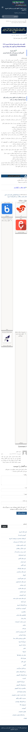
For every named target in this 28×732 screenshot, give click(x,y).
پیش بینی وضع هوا (21, 655)
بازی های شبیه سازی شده (19, 598)
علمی (24, 648)
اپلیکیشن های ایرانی (11, 194)
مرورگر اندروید (22, 641)
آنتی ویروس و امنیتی (21, 631)
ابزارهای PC (23, 705)
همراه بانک (23, 658)
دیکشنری (23, 611)
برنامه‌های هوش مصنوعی (18, 715)
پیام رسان (23, 618)
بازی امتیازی (23, 591)
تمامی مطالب (21, 196)
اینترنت (24, 678)
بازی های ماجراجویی (21, 581)
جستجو (25, 524)
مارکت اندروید (22, 645)
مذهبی (24, 625)
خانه (25, 19)
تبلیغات (25, 718)
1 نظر (13, 35)
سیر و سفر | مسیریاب (20, 621)
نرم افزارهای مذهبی (21, 671)
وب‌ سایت (25, 500)
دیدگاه (25, 474)
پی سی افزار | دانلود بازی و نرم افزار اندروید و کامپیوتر (15, 9)
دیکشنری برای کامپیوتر (20, 688)
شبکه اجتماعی (22, 635)
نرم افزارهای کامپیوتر (21, 675)
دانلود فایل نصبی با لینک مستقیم (14, 176)
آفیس (24, 665)
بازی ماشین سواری (21, 545)
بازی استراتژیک (22, 555)
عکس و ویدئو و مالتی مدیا (19, 638)
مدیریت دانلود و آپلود (21, 698)
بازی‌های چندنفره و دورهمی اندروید (17, 538)
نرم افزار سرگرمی (21, 668)
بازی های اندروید (23, 532)
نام (26, 487)
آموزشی (24, 708)
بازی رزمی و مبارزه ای (20, 551)
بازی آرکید (23, 601)
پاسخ (2, 453)
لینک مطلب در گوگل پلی (20, 187)
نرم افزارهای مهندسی (20, 701)
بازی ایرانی (23, 561)
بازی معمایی (23, 585)
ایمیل (25, 494)
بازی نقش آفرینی (22, 578)
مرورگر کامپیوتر (21, 681)
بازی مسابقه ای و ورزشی (19, 541)
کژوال (24, 575)
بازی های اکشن (22, 558)
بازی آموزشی (22, 595)
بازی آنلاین (23, 565)
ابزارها (17, 35)
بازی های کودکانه (22, 568)
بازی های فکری (22, 588)
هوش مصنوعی (22, 711)
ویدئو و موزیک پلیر (21, 691)
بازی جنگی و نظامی (21, 548)
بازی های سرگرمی (21, 571)
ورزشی (24, 628)
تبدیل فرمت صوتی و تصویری (19, 695)
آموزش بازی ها (22, 535)
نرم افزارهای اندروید (12, 196)
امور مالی (23, 661)
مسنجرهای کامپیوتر (21, 685)
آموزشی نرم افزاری (21, 608)
